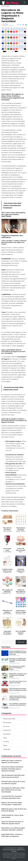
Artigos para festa (9, 719)
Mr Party (6, 742)
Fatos (5, 738)
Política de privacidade (9, 849)
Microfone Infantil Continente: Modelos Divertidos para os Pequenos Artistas (12, 769)
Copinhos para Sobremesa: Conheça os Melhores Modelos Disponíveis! (18, 697)
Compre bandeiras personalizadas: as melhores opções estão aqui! (17, 652)
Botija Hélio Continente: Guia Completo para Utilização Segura (18, 675)
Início (2, 6)
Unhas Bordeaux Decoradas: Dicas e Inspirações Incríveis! (18, 689)
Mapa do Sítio (21, 849)
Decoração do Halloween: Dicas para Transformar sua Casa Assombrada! (13, 790)
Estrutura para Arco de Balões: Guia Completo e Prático (17, 667)
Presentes (6, 749)
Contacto (20, 848)
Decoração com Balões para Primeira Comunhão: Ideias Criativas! (17, 660)
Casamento (7, 730)
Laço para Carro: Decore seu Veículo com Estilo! (17, 682)
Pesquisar (21, 642)
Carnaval (6, 726)
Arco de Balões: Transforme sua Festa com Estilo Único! (17, 704)
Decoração (7, 6)
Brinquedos (7, 722)
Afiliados (14, 851)
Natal (5, 745)
